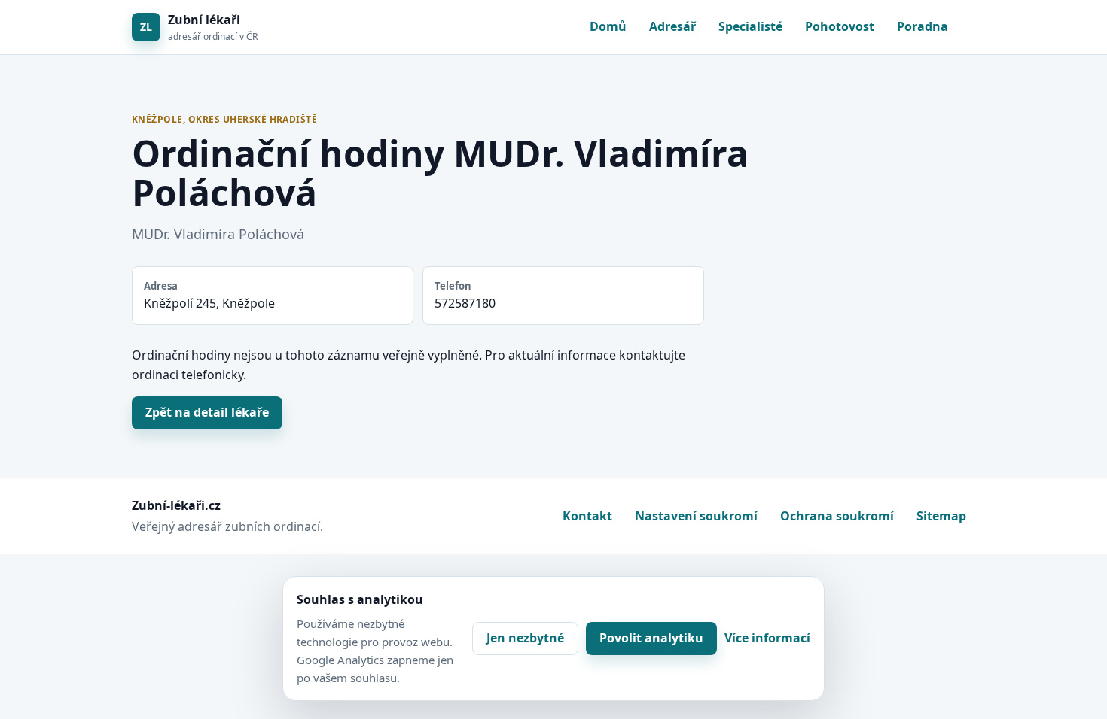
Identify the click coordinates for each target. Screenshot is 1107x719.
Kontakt (587, 516)
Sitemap (941, 516)
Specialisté (750, 26)
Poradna (922, 26)
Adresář (672, 26)
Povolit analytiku (651, 638)
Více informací (767, 638)
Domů (608, 26)
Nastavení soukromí (696, 516)
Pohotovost (839, 26)
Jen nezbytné (525, 638)
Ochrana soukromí (837, 516)
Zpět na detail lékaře (207, 412)
